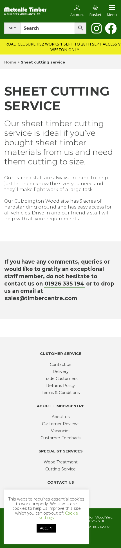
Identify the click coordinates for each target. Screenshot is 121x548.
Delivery (61, 371)
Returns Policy (60, 385)
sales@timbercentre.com (41, 298)
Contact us (60, 364)
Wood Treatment (61, 462)
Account (77, 14)
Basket (95, 14)
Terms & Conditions (61, 392)
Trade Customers (60, 378)
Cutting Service (60, 469)
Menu (112, 14)
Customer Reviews (60, 423)
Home (10, 62)
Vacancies (60, 430)
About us (61, 416)
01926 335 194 (64, 283)
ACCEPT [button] (46, 528)
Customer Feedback (61, 437)
